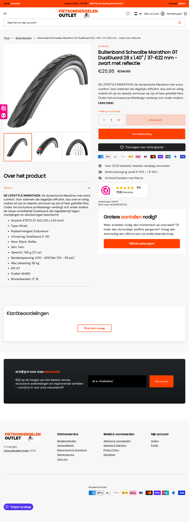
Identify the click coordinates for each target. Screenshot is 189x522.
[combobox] (94, 23)
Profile (154, 445)
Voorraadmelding (142, 134)
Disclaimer (110, 454)
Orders (155, 441)
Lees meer (106, 103)
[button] (5, 14)
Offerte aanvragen (141, 243)
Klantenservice (65, 454)
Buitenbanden (24, 38)
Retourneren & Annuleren (72, 450)
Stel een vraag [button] (94, 328)
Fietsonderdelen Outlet (16, 450)
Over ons (62, 459)
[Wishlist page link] (128, 14)
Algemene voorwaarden (117, 441)
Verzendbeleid (65, 445)
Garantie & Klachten (115, 445)
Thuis (7, 38)
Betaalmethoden (66, 441)
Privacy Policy (111, 450)
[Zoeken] (180, 23)
